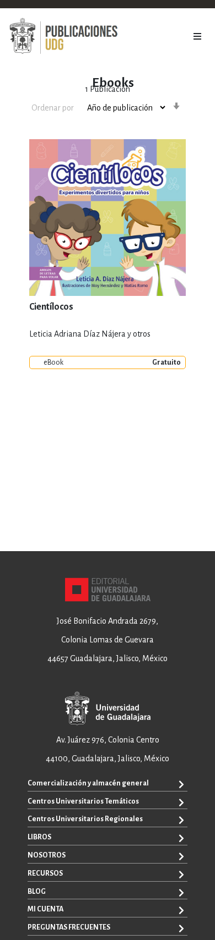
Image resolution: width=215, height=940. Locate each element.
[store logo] (63, 36)
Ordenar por (52, 107)
